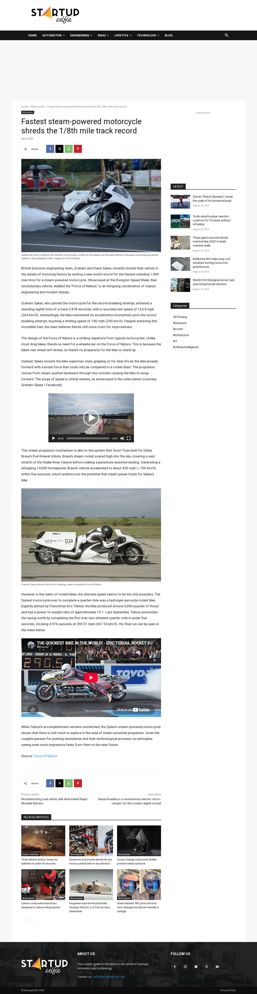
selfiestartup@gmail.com (109, 977)
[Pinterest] (78, 149)
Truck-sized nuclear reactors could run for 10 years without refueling (211, 220)
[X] (59, 149)
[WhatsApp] (69, 149)
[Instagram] (185, 967)
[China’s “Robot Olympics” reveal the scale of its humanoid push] (180, 202)
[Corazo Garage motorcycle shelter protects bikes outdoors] (139, 840)
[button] (227, 35)
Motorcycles (38, 106)
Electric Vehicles (30, 854)
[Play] (54, 438)
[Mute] (122, 438)
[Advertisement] (168, 15)
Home (24, 106)
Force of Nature (45, 756)
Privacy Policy (228, 990)
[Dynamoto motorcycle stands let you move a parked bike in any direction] (91, 840)
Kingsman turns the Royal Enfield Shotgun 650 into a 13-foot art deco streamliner (89, 907)
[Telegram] (196, 967)
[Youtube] (217, 967)
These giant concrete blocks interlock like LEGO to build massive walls (210, 241)
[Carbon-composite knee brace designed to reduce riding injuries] (43, 884)
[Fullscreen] (129, 438)
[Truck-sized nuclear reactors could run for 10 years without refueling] (180, 221)
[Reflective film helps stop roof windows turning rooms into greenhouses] (180, 264)
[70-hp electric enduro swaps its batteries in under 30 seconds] (43, 840)
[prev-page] (23, 920)
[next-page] (30, 920)
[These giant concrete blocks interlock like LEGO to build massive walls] (180, 243)
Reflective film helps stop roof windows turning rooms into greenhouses (211, 262)
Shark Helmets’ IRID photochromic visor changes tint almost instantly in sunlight (138, 907)
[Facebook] (50, 149)
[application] (91, 417)
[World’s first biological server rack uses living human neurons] (180, 285)
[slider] (88, 438)
